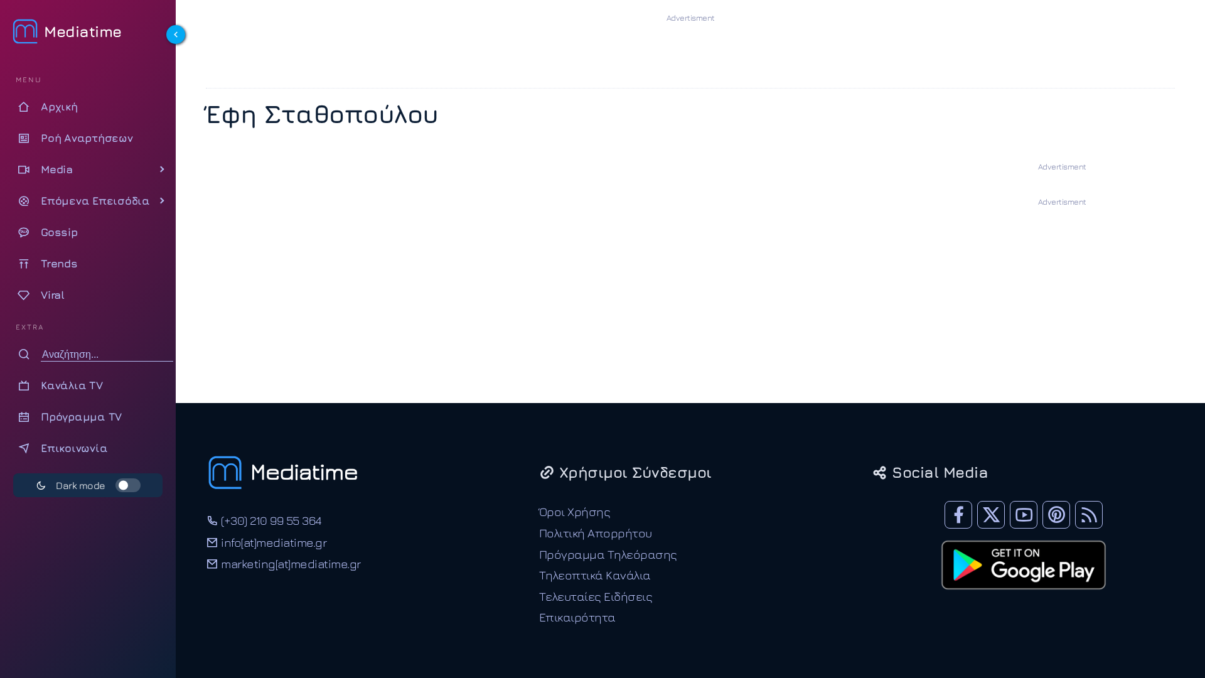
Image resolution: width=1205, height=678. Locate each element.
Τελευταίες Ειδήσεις (596, 596)
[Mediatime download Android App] (1023, 597)
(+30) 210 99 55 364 (269, 520)
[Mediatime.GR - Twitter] (991, 515)
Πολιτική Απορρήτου (595, 532)
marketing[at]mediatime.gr (289, 563)
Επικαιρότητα (577, 617)
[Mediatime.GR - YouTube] (1023, 515)
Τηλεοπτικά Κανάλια (595, 575)
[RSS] (1089, 515)
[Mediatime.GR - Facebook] (958, 515)
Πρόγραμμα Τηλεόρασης (608, 554)
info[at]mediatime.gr (272, 542)
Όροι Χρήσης (575, 511)
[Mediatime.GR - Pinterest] (1056, 515)
